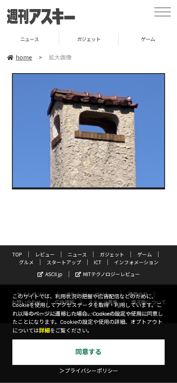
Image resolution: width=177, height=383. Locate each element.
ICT (97, 261)
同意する (88, 352)
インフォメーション (136, 261)
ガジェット (58, 38)
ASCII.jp (54, 273)
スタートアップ (64, 261)
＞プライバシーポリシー (88, 371)
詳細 (44, 331)
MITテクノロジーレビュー (111, 273)
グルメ (26, 261)
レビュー (45, 254)
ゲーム (117, 38)
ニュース (77, 254)
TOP (17, 254)
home (24, 57)
